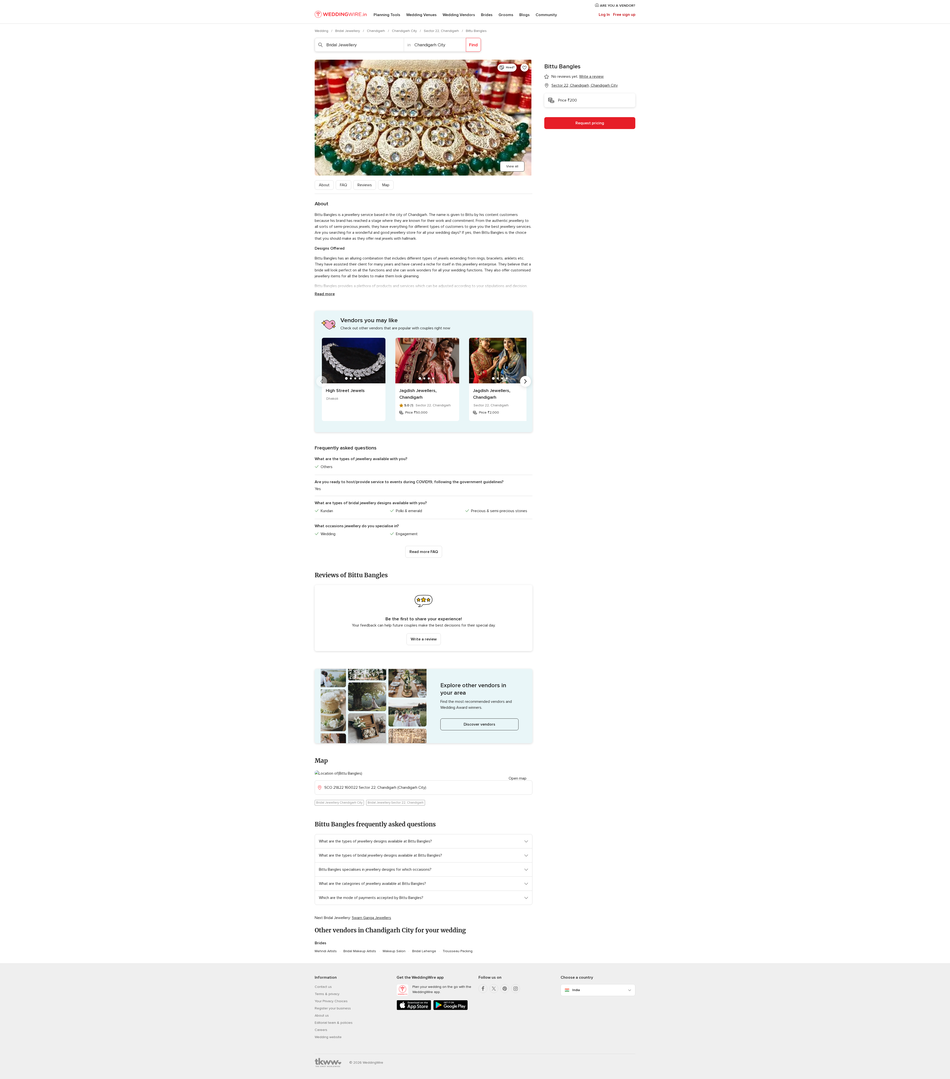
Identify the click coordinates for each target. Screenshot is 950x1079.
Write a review (424, 639)
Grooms (506, 14)
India (576, 990)
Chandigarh (376, 31)
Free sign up (624, 14)
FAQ (343, 185)
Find (473, 45)
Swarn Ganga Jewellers (371, 917)
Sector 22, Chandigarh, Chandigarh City (584, 85)
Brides (487, 14)
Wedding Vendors (459, 14)
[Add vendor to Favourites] (524, 68)
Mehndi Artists (326, 951)
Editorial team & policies (334, 1023)
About (324, 185)
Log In (604, 14)
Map (385, 185)
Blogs (524, 14)
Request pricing (589, 123)
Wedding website (328, 1037)
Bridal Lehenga (424, 951)
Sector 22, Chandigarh (442, 31)
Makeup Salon (394, 951)
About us (322, 1015)
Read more (325, 293)
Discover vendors (479, 724)
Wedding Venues (421, 14)
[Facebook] (482, 988)
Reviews (364, 185)
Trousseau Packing (458, 951)
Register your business (333, 1008)
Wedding (322, 31)
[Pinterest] (504, 988)
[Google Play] (450, 1009)
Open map (517, 778)
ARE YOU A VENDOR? (617, 5)
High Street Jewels (345, 390)
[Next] (525, 381)
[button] (423, 618)
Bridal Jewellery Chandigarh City (339, 803)
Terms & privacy (327, 994)
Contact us (323, 987)
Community (546, 14)
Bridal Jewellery (348, 31)
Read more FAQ (423, 551)
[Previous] (321, 381)
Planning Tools (387, 14)
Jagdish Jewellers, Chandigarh (418, 394)
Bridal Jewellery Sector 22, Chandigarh (396, 803)
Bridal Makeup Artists (359, 951)
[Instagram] (515, 988)
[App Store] (414, 1009)
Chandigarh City (405, 31)
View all (512, 166)
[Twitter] (493, 988)
